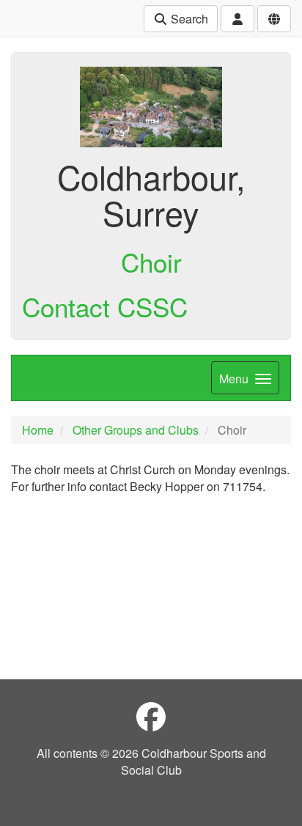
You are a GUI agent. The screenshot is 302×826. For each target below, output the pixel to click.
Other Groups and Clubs (136, 429)
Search (188, 18)
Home (38, 429)
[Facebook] (151, 716)
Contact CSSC (105, 306)
